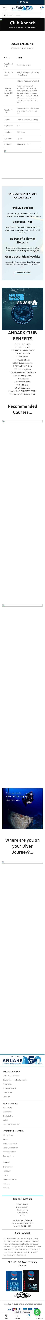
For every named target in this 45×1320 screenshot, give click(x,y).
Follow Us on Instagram (11, 1076)
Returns (5, 1139)
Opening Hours (8, 1156)
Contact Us (7, 1096)
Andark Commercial (10, 1088)
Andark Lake (7, 1084)
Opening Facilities (9, 1152)
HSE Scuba (6, 1171)
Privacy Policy (8, 1135)
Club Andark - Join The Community (15, 1080)
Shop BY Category (10, 1103)
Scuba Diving (7, 1107)
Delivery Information (10, 1147)
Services (6, 1188)
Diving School (8, 1167)
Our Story (6, 1183)
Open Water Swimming (11, 1124)
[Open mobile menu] (4, 8)
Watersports (7, 1112)
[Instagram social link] (23, 2)
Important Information (13, 1131)
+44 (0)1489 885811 (24, 1226)
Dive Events (20, 28)
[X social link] (20, 2)
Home (11, 28)
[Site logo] (23, 8)
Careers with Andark (10, 1179)
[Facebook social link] (17, 2)
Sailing (5, 1120)
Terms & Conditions (10, 1143)
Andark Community (11, 1071)
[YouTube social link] (27, 2)
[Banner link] (22, 511)
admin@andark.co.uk (24, 1220)
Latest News (7, 1092)
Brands (5, 1175)
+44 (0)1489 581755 (26, 1223)
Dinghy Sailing (8, 1116)
